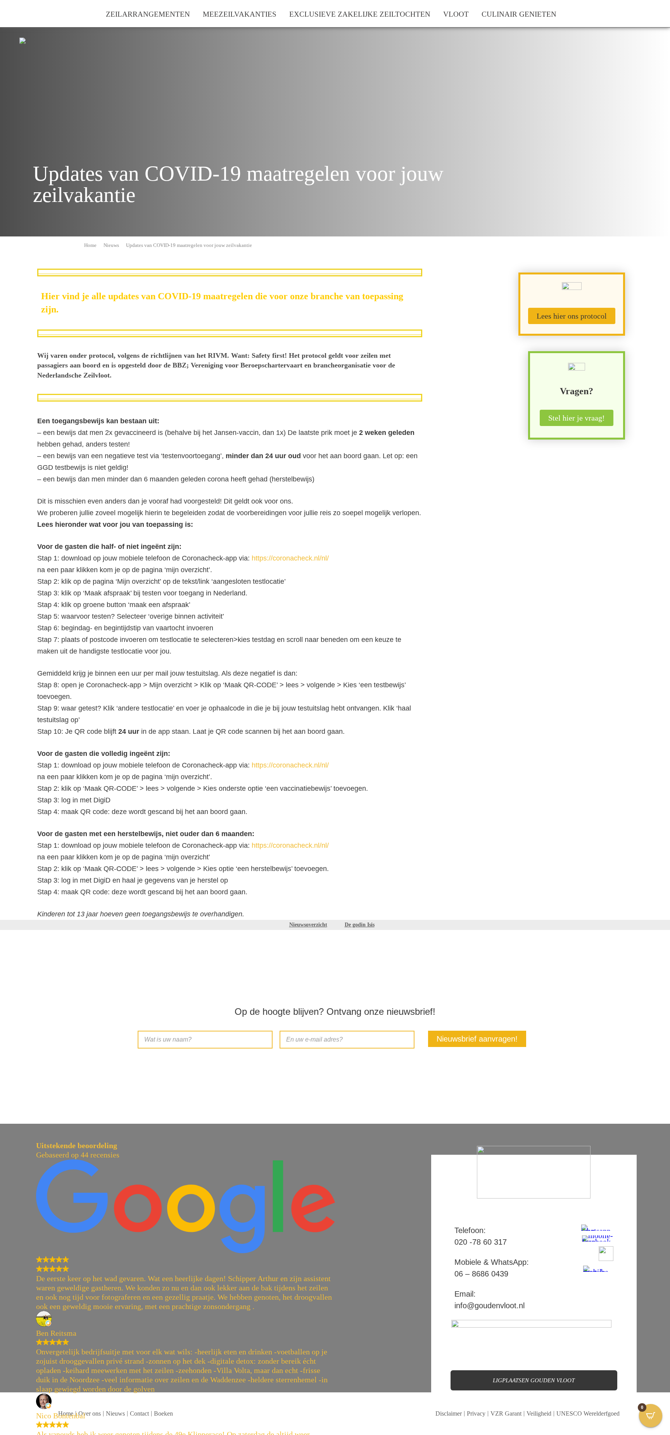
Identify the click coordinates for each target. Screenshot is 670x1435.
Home (90, 245)
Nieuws (111, 245)
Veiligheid (539, 1413)
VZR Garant (505, 1413)
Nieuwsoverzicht (308, 925)
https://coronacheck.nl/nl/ (290, 558)
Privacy (476, 1413)
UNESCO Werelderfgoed (588, 1413)
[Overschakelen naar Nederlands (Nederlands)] (16, 13)
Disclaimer (448, 1413)
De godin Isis (360, 925)
